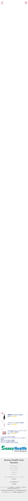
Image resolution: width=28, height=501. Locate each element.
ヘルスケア (14, 472)
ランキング (14, 474)
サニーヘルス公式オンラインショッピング (14, 477)
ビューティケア (14, 470)
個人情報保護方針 (14, 481)
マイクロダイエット (14, 466)
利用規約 (14, 479)
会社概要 (14, 484)
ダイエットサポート (14, 468)
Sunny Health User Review (14, 461)
